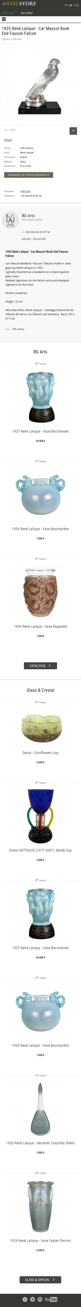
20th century (18, 329)
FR (66, 5)
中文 (76, 5)
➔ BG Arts (25, 191)
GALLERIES (27, 13)
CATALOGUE (8, 13)
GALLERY (26, 239)
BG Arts (28, 215)
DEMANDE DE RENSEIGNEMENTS (28, 175)
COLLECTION (39, 239)
